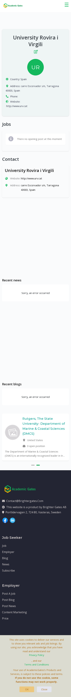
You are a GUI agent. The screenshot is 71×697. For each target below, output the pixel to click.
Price (5, 618)
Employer (8, 552)
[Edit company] (35, 51)
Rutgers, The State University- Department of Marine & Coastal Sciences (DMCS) (43, 426)
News (5, 564)
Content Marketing (14, 612)
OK (27, 689)
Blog (5, 558)
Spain (24, 79)
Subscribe (8, 570)
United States (34, 440)
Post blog (8, 600)
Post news (9, 606)
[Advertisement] (35, 237)
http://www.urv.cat (16, 106)
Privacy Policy (36, 655)
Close (44, 689)
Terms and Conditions (36, 664)
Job (4, 546)
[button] (33, 465)
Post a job (8, 594)
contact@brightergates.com (24, 501)
